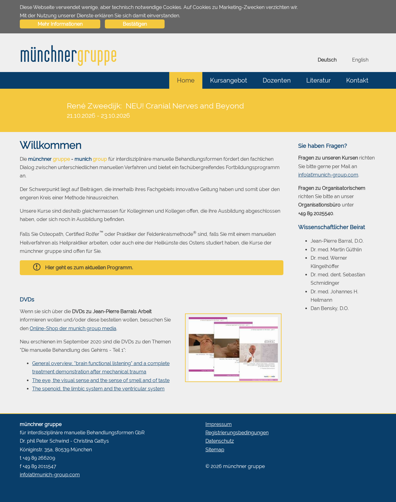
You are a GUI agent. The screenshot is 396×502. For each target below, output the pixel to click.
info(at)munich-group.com (328, 175)
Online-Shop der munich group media (73, 328)
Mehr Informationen (60, 24)
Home (186, 80)
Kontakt (357, 80)
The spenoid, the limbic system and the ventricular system (98, 389)
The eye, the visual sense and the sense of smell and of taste (101, 380)
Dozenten (277, 80)
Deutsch (327, 60)
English (360, 60)
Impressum (218, 424)
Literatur (318, 80)
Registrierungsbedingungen (237, 433)
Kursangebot (228, 80)
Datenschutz (219, 441)
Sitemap (214, 450)
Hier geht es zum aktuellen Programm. (89, 267)
